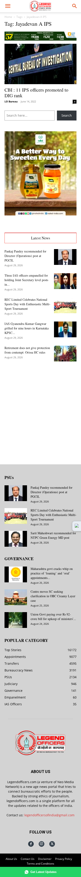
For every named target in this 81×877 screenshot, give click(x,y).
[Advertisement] (40, 409)
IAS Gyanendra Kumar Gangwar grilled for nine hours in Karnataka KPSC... (26, 328)
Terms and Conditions (40, 863)
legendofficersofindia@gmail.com (49, 815)
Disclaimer (45, 859)
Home (8, 17)
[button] (7, 6)
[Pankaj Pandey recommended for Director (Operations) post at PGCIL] (65, 257)
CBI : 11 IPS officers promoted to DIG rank (36, 93)
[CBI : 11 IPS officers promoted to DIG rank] (40, 64)
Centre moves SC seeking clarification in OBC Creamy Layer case (53, 596)
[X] (52, 844)
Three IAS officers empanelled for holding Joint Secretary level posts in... (26, 280)
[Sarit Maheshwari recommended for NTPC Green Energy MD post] (15, 539)
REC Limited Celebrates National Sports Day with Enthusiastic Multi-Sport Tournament (27, 304)
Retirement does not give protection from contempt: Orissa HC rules (27, 350)
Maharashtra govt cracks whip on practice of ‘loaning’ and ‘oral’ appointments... (52, 573)
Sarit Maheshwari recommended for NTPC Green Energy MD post (53, 535)
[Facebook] (31, 844)
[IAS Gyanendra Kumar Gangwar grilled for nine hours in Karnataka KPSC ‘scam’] (65, 329)
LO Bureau (11, 101)
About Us (11, 859)
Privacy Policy (63, 859)
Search (66, 115)
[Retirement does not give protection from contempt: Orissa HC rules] (65, 353)
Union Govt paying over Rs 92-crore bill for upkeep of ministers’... (53, 616)
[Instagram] (41, 844)
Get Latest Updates (43, 872)
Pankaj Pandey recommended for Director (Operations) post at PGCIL (25, 255)
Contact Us (27, 859)
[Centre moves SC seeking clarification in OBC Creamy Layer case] (15, 597)
